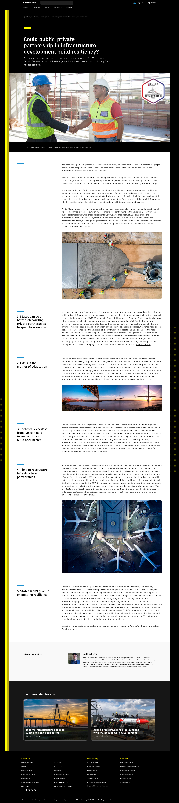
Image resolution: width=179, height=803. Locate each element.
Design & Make (32, 17)
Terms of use (80, 800)
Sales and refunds (92, 778)
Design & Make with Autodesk (63, 786)
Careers (23, 767)
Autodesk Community (126, 775)
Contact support (125, 782)
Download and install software (129, 767)
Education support (125, 778)
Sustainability (58, 767)
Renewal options (92, 770)
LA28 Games (25, 786)
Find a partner (91, 774)
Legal (86, 800)
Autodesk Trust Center (28, 775)
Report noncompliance (70, 800)
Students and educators (61, 775)
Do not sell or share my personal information (39, 800)
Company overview (27, 763)
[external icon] (34, 771)
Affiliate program (59, 778)
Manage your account (126, 763)
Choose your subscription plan (96, 782)
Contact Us (57, 771)
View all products (92, 763)
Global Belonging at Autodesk (30, 783)
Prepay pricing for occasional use (97, 786)
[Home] (29, 2)
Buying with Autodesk (93, 767)
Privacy (24, 800)
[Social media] (29, 790)
